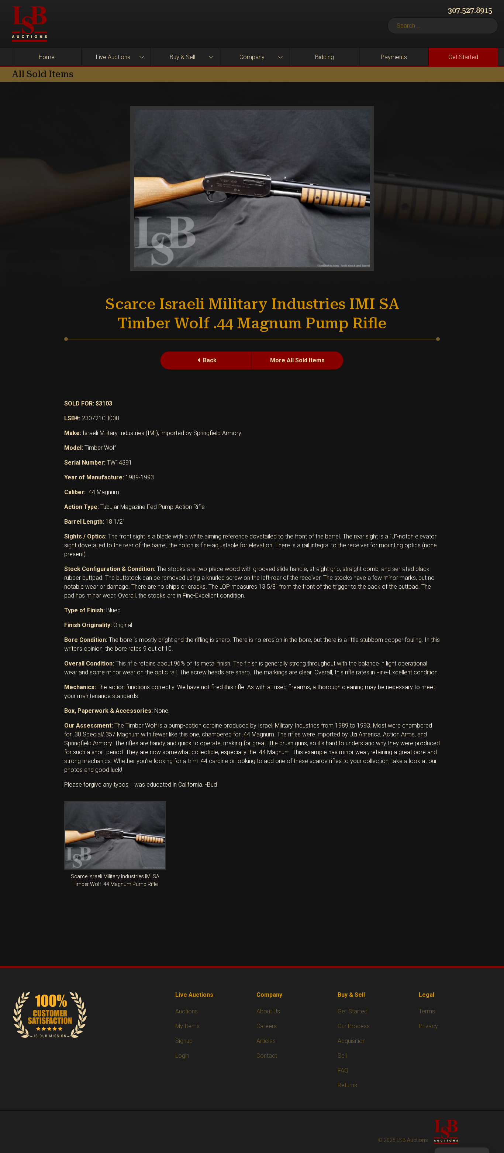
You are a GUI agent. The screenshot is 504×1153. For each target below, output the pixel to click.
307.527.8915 (470, 10)
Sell (342, 1055)
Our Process (354, 1026)
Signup (184, 1040)
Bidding (324, 57)
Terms (427, 1011)
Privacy (428, 1026)
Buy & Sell (182, 57)
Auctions (186, 1011)
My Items (187, 1026)
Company (252, 57)
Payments (394, 57)
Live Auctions (113, 57)
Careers (266, 1026)
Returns (347, 1085)
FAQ (343, 1070)
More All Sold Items (297, 360)
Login (182, 1055)
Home (47, 57)
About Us (268, 1011)
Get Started (463, 57)
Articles (266, 1040)
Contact (266, 1055)
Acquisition (352, 1040)
